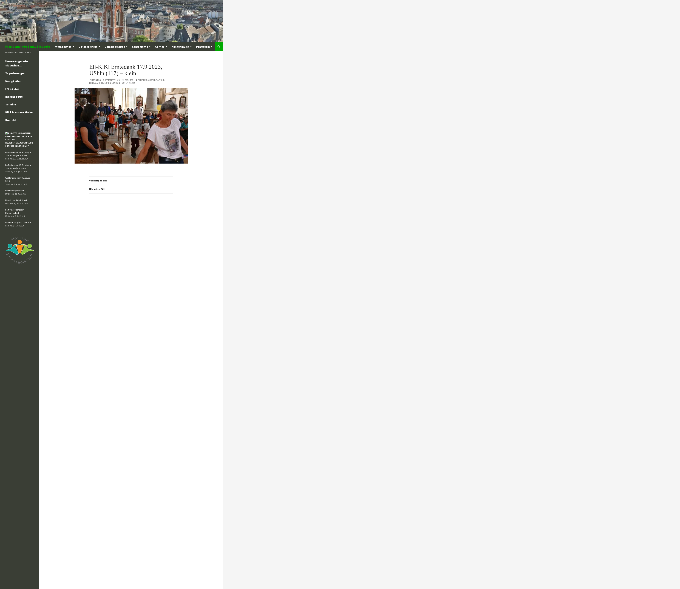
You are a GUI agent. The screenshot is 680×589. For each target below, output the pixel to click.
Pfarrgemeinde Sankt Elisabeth (27, 46)
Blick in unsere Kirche (19, 112)
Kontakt (10, 120)
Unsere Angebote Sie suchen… (16, 63)
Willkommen (63, 46)
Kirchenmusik (180, 46)
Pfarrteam (203, 46)
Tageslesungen (15, 73)
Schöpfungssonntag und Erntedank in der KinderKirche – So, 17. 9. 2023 (127, 81)
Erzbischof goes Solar (14, 190)
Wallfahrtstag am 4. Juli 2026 (18, 222)
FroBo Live (12, 89)
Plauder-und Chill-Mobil (16, 200)
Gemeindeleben (115, 46)
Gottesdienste (88, 46)
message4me (14, 96)
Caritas (160, 46)
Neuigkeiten (13, 81)
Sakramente (140, 46)
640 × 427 (129, 80)
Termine (10, 104)
